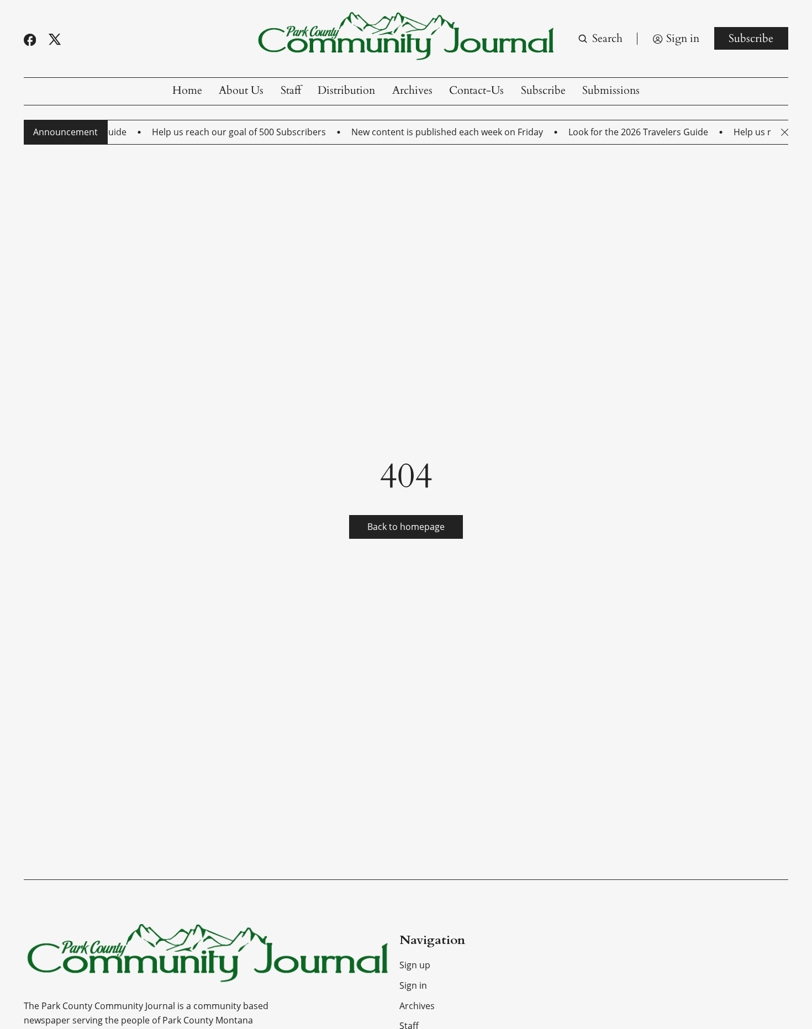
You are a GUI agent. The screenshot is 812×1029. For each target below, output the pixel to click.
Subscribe (751, 38)
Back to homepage (406, 527)
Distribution (346, 90)
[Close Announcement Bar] (784, 132)
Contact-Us (476, 90)
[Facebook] (30, 40)
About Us (241, 90)
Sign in (413, 985)
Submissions (611, 90)
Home (187, 90)
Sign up (414, 965)
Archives (412, 90)
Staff (291, 90)
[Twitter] (55, 39)
